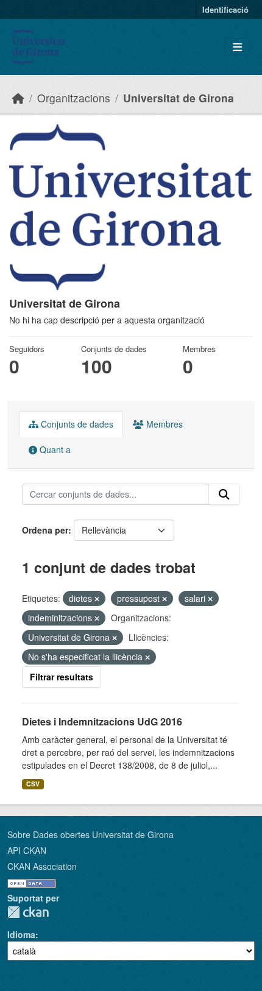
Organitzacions (73, 97)
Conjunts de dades (75, 424)
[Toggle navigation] (237, 47)
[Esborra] (96, 599)
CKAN (28, 912)
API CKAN (26, 850)
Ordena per (45, 530)
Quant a (54, 449)
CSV (33, 783)
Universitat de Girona (178, 97)
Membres (163, 424)
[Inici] (18, 97)
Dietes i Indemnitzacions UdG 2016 (102, 721)
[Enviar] (224, 495)
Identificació (225, 9)
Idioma (21, 934)
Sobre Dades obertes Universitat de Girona (90, 834)
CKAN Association (42, 866)
